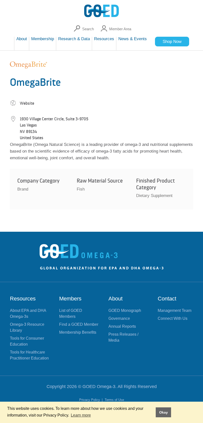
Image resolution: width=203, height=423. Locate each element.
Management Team (174, 310)
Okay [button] (163, 412)
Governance (119, 318)
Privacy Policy (90, 400)
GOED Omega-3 (98, 386)
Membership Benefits (77, 332)
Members (70, 298)
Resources (23, 298)
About (115, 298)
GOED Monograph (124, 310)
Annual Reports (122, 326)
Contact (167, 298)
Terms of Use (114, 400)
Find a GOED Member (78, 324)
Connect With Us (172, 318)
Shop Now (172, 41)
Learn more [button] (81, 415)
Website (27, 103)
